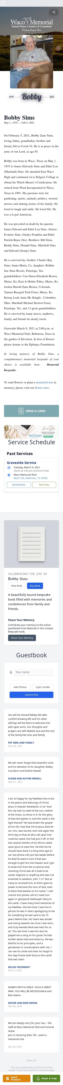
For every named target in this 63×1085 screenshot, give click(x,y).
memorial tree (44, 382)
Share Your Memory (22, 637)
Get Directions (19, 484)
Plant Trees (44, 484)
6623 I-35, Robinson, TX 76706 (30, 478)
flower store (42, 388)
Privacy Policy (22, 1070)
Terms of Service (41, 1070)
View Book (16, 585)
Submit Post (31, 694)
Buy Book (35, 585)
